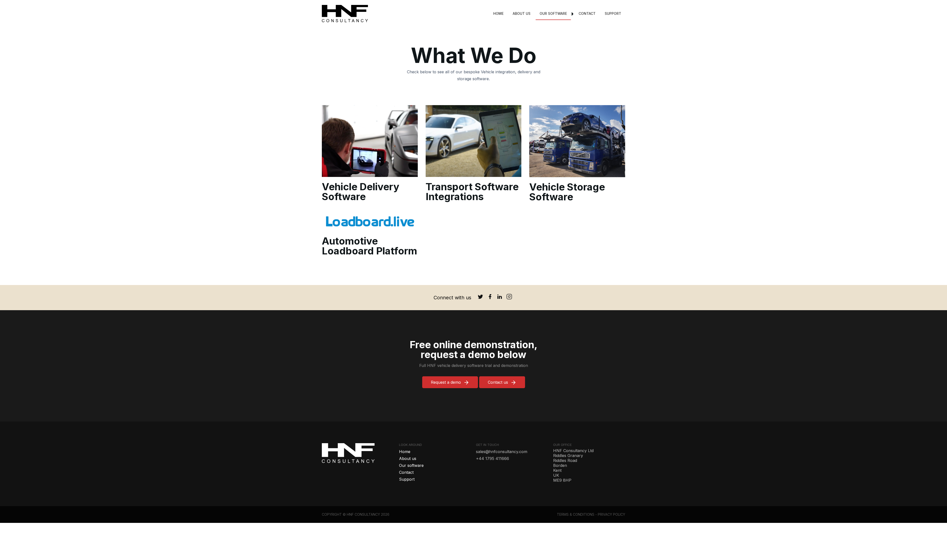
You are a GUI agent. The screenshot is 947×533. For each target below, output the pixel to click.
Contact (587, 13)
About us (521, 13)
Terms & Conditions (575, 514)
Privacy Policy (611, 514)
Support (613, 13)
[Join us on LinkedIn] (499, 297)
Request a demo (446, 382)
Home (498, 13)
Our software (553, 13)
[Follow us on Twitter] (480, 297)
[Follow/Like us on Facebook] (490, 297)
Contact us (498, 382)
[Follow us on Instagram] (509, 297)
